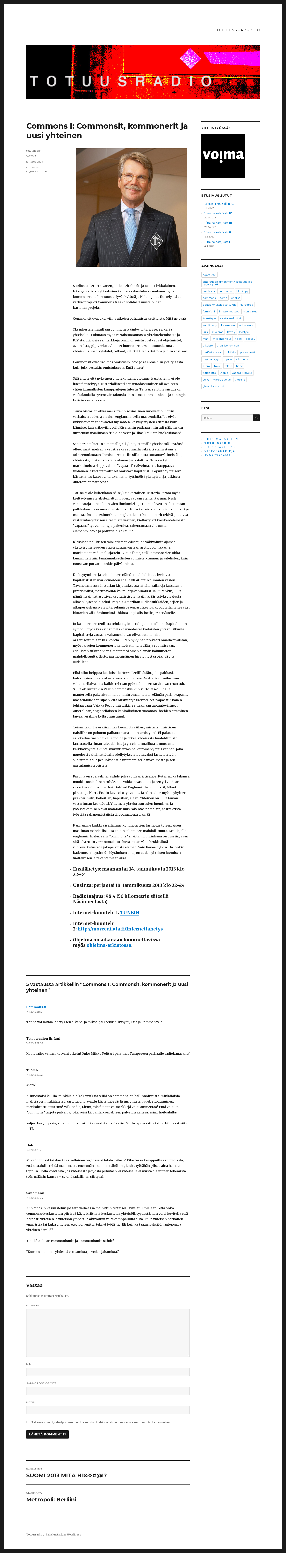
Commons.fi (36, 1007)
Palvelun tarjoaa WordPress (63, 1534)
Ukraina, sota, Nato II (217, 232)
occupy (250, 338)
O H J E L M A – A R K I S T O (238, 30)
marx (206, 338)
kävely (231, 331)
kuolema (217, 331)
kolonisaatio (246, 325)
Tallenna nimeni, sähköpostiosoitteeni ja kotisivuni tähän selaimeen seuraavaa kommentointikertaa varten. (101, 1422)
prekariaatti (247, 352)
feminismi (209, 311)
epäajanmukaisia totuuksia (219, 304)
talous (228, 366)
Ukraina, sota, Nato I (217, 242)
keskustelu (228, 325)
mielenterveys (222, 338)
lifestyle (244, 331)
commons (32, 167)
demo (223, 297)
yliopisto (240, 379)
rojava (228, 359)
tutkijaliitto (209, 372)
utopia (224, 372)
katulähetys (210, 325)
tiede (239, 366)
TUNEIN (129, 912)
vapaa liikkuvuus (242, 372)
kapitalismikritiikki (231, 318)
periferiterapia (212, 352)
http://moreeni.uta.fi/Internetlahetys (120, 929)
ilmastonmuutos (229, 311)
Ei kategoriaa (34, 161)
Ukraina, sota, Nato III (218, 223)
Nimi (29, 1364)
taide (217, 366)
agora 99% (209, 274)
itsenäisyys (209, 318)
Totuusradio (34, 1534)
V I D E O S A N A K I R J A (219, 451)
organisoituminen (37, 171)
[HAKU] (256, 417)
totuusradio (33, 150)
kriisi (205, 331)
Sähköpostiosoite (41, 1383)
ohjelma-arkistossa (109, 945)
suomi (206, 366)
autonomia (225, 291)
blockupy (242, 291)
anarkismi (209, 291)
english (235, 297)
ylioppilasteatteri (213, 386)
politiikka (230, 352)
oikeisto (208, 345)
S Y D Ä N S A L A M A (217, 455)
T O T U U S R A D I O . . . (218, 443)
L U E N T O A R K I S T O (219, 447)
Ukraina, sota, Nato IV (218, 213)
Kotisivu (33, 1402)
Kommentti (34, 1305)
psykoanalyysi (211, 359)
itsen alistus (250, 311)
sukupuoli (242, 359)
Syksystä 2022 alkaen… (219, 204)
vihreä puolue (222, 379)
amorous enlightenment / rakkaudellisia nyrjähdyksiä (228, 283)
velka (206, 379)
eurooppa (246, 304)
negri (238, 338)
